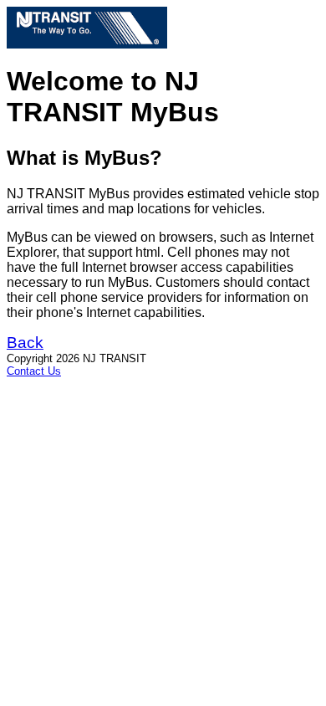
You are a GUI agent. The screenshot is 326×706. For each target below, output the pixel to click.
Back (25, 342)
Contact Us (34, 371)
